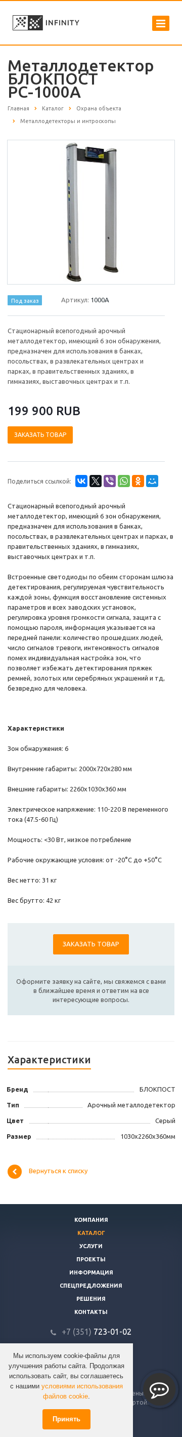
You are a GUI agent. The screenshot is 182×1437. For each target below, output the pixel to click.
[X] (95, 481)
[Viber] (110, 481)
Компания (91, 1220)
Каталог (91, 1233)
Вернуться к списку (58, 1170)
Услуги (91, 1246)
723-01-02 (96, 1331)
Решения (91, 1299)
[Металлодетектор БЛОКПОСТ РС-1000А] (91, 211)
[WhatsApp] (124, 481)
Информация (91, 1272)
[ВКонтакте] (81, 481)
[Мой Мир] (152, 481)
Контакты (91, 1312)
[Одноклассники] (138, 481)
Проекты (91, 1259)
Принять (66, 1419)
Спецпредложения (91, 1286)
